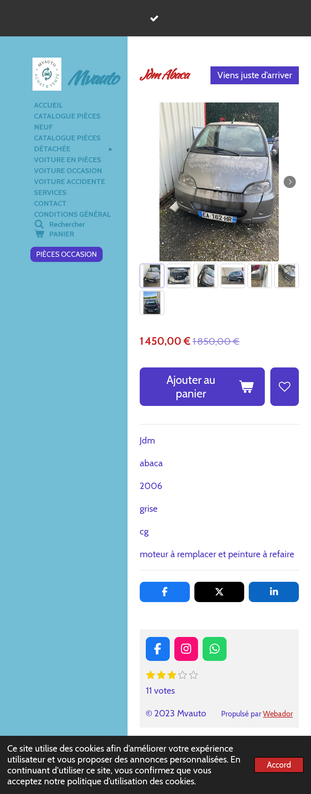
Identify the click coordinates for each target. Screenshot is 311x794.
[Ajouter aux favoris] (284, 386)
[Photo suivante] (290, 182)
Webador (278, 713)
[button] (152, 276)
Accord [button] (279, 765)
